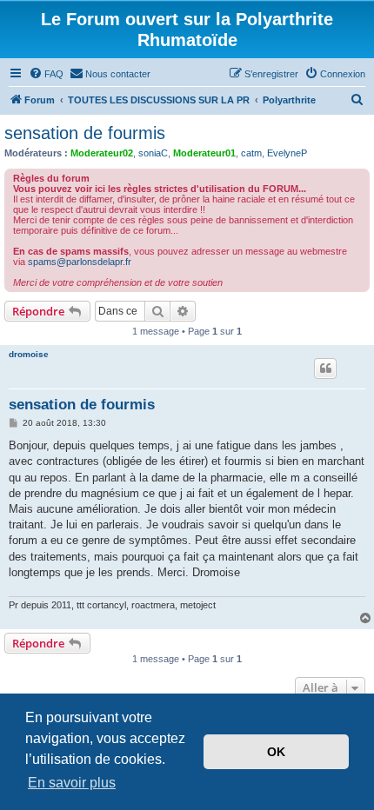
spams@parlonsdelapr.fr (79, 261)
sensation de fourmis (84, 133)
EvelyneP (287, 153)
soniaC (153, 153)
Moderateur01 (204, 153)
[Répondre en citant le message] (325, 368)
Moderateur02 (101, 153)
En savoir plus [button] (72, 782)
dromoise (29, 354)
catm (251, 153)
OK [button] (276, 752)
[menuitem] (46, 73)
